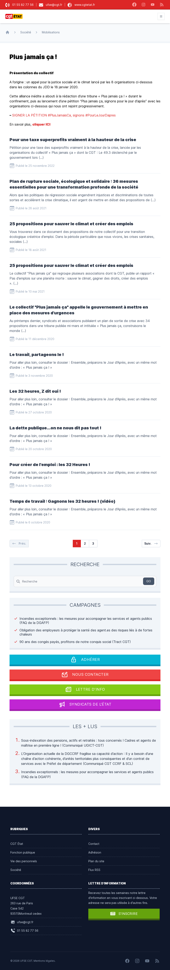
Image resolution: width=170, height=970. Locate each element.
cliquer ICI (41, 124)
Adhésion (94, 852)
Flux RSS (94, 870)
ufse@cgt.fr (54, 4)
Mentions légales (44, 960)
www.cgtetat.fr (84, 4)
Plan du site (96, 861)
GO (148, 581)
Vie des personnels (23, 861)
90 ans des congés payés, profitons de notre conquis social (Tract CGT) (75, 642)
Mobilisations (51, 32)
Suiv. (147, 543)
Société (25, 32)
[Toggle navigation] (161, 16)
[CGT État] (15, 16)
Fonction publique (22, 852)
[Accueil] (7, 32)
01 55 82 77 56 (23, 4)
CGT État (16, 843)
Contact (93, 843)
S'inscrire (128, 914)
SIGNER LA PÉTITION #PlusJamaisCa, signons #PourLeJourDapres (64, 115)
